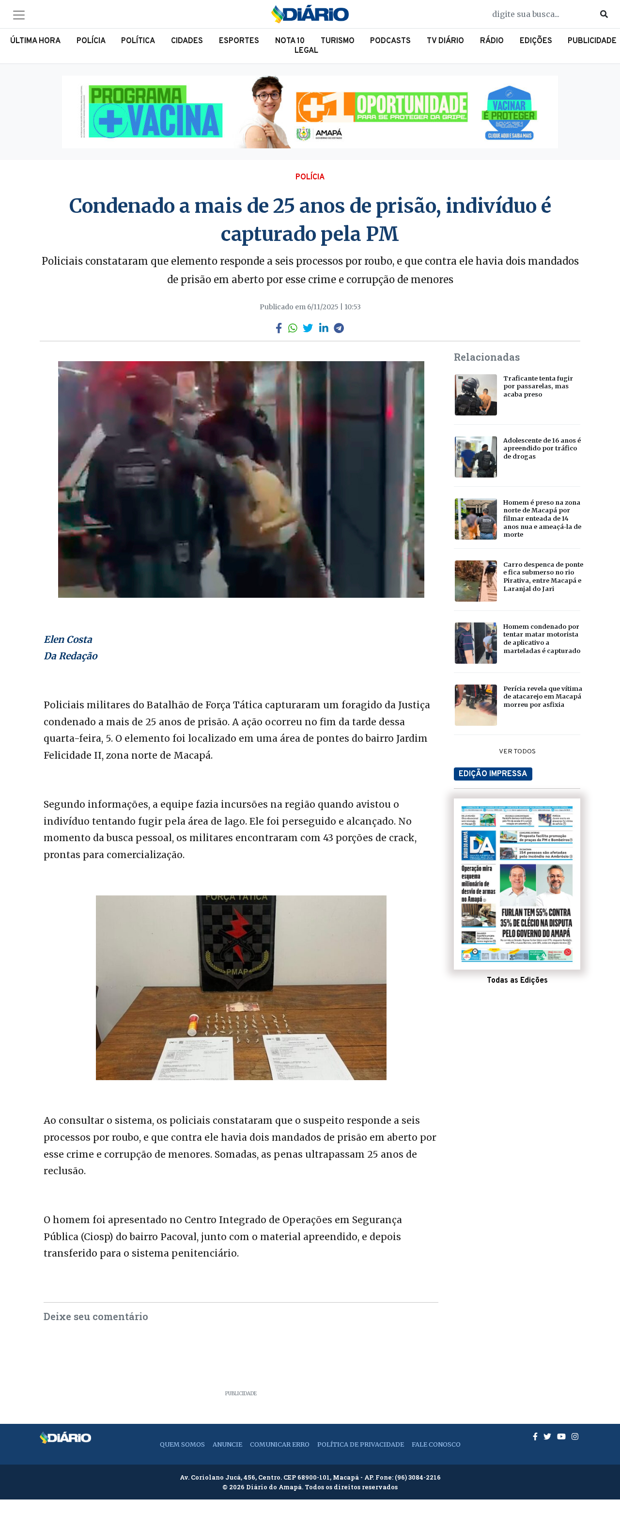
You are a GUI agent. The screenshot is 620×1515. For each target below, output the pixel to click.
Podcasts (390, 41)
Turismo (338, 41)
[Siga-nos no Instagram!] (575, 1436)
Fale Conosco (436, 1444)
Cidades (187, 41)
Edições (536, 41)
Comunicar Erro (280, 1444)
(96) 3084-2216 (418, 1477)
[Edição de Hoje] (517, 884)
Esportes (239, 41)
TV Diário (445, 41)
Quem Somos (182, 1444)
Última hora (35, 41)
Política (138, 41)
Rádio (492, 41)
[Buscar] (604, 14)
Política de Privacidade (360, 1444)
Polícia (91, 41)
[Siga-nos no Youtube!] (562, 1436)
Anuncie (227, 1444)
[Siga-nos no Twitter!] (548, 1436)
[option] (310, 112)
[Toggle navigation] (19, 15)
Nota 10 (290, 41)
